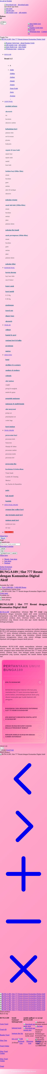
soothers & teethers (12, 370)
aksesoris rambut (10, 123)
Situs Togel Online (4, 1052)
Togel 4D (3, 1029)
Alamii (12, 81)
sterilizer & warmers (13, 365)
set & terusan (9, 136)
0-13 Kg (8, 295)
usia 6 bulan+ (9, 280)
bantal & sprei (10, 335)
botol (7, 360)
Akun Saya (4, 536)
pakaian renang (11, 200)
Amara (12, 85)
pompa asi (8, 413)
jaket (6, 220)
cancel (3, 548)
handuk (8, 501)
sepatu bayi (8, 154)
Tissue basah (9, 473)
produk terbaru (11, 106)
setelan (7, 186)
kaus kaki (8, 165)
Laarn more (4, 593)
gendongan (9, 305)
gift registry (22, 12)
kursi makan (10, 427)
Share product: (5, 752)
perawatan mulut (10, 454)
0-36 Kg (8, 299)
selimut (8, 330)
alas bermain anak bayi (14, 515)
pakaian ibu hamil (12, 230)
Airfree (12, 77)
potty (7, 490)
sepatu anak (9, 157)
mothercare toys (10, 524)
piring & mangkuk (11, 388)
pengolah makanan (12, 398)
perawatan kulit (10, 439)
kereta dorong (10, 272)
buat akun (7, 561)
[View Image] (22, 994)
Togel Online (4, 1046)
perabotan (9, 346)
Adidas (12, 73)
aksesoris (8, 193)
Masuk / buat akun (10, 559)
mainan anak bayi (12, 520)
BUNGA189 (4, 612)
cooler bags (8, 420)
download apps (22, 5)
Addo (12, 70)
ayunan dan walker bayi (14, 509)
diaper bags (9, 316)
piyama (7, 140)
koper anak (9, 286)
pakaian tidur (9, 133)
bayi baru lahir (10, 276)
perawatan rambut (11, 450)
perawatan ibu (10, 464)
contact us (21, 49)
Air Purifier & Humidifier (13, 484)
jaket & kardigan (10, 190)
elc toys (7, 528)
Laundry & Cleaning (11, 477)
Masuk (3, 538)
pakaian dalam (9, 224)
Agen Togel (4, 1024)
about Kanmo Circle (27, 43)
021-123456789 (17, 1039)
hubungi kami (16, 1028)
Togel (2, 1066)
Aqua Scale (14, 88)
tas (6, 115)
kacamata (8, 119)
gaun (6, 182)
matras (8, 351)
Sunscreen (8, 443)
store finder (22, 47)
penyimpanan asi (10, 417)
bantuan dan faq (17, 1033)
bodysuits (8, 144)
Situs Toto (3, 1040)
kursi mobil (9, 291)
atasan (7, 175)
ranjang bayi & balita (13, 340)
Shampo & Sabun (10, 446)
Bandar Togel (4, 1035)
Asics (12, 92)
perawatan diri (9, 458)
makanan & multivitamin (14, 404)
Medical (7, 480)
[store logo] (22, 39)
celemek (8, 376)
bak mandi (9, 496)
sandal (7, 161)
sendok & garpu (10, 392)
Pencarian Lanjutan (6, 546)
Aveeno (12, 96)
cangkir (7, 385)
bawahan (8, 179)
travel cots (9, 310)
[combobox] (10, 544)
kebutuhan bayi (11, 129)
